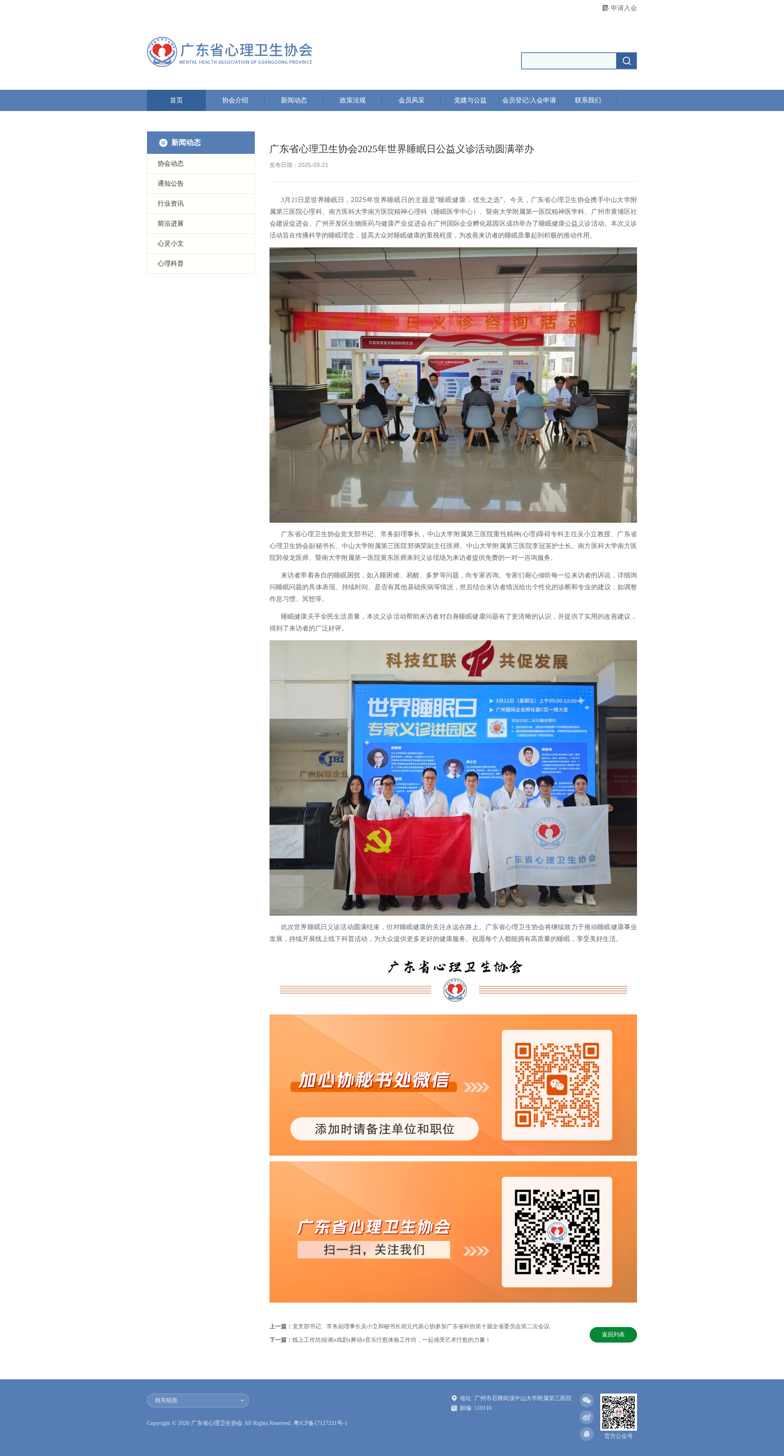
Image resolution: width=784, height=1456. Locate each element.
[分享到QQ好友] (587, 1434)
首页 (176, 100)
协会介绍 (235, 100)
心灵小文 (171, 243)
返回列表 (613, 1335)
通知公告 (171, 183)
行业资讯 (171, 203)
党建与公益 (470, 100)
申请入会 (624, 7)
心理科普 (171, 263)
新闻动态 (294, 100)
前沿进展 (171, 223)
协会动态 (171, 163)
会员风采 (412, 100)
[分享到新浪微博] (587, 1417)
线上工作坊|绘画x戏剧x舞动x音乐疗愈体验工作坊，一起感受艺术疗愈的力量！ (391, 1340)
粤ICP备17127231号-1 (320, 1423)
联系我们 (588, 100)
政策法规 (353, 100)
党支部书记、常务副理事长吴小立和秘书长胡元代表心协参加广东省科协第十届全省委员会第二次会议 (421, 1326)
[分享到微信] (587, 1400)
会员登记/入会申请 (529, 100)
